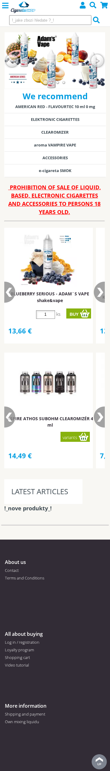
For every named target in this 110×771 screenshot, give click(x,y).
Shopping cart (17, 657)
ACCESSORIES (55, 157)
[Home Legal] (23, 7)
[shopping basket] (104, 6)
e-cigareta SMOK (55, 170)
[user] (83, 6)
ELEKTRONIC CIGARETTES (55, 119)
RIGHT (97, 60)
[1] (45, 82)
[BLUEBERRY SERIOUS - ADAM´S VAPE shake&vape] (48, 258)
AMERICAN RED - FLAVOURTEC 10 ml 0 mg (55, 106)
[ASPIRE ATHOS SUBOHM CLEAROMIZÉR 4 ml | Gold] (48, 383)
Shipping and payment (25, 714)
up (99, 761)
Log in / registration (22, 642)
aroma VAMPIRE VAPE (55, 145)
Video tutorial (17, 665)
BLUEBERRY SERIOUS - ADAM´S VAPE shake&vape (50, 297)
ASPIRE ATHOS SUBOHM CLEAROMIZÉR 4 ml (50, 422)
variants (70, 437)
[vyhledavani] (93, 6)
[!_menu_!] (5, 6)
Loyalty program (19, 650)
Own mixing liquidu (22, 721)
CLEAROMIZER (55, 132)
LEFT (12, 60)
